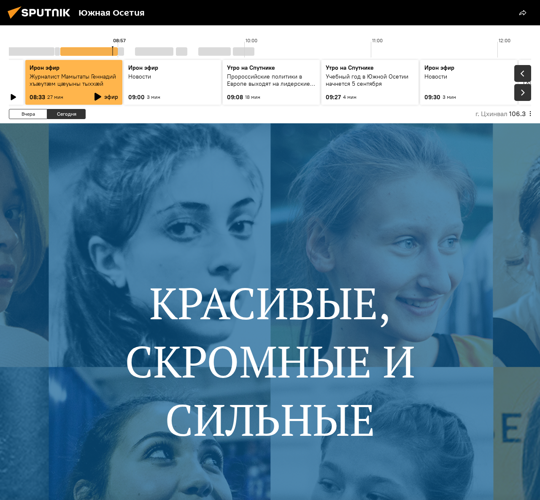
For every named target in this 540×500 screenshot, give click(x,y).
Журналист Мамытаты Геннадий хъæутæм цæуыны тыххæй (73, 80)
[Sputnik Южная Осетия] (41, 20)
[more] (522, 12)
